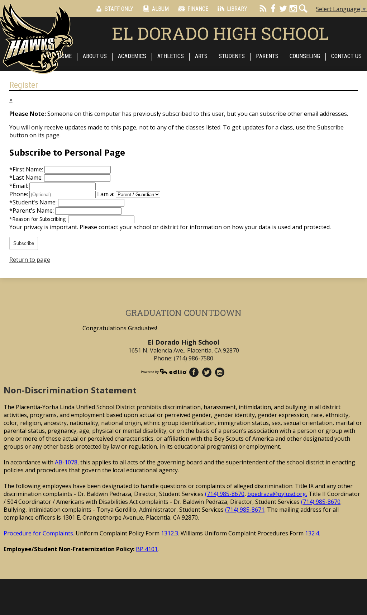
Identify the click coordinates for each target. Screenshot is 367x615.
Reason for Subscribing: (38, 219)
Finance (197, 8)
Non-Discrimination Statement (70, 390)
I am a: (105, 194)
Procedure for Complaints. (39, 533)
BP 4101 (147, 549)
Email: (19, 186)
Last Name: (26, 177)
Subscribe (23, 243)
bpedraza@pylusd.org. (277, 494)
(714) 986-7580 (193, 358)
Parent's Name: (32, 210)
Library (237, 8)
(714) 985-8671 (244, 510)
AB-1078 (66, 462)
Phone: (19, 194)
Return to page (29, 260)
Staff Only (119, 8)
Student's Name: (33, 202)
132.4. (312, 533)
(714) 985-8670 (224, 494)
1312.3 (169, 533)
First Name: (26, 169)
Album (160, 8)
